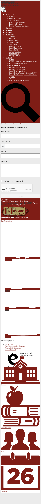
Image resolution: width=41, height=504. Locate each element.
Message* (4, 161)
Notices (11, 60)
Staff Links (13, 44)
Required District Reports (17, 69)
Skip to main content (8, 2)
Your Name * (5, 131)
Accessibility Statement (12, 348)
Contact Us (9, 344)
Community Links (15, 46)
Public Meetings (14, 65)
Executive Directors (15, 24)
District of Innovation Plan (18, 63)
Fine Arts (12, 38)
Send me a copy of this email (13, 181)
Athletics (12, 37)
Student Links (14, 42)
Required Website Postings (18, 67)
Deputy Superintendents (17, 22)
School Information (15, 48)
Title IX (11, 79)
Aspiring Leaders (15, 52)
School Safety (14, 50)
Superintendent (14, 20)
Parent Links (13, 40)
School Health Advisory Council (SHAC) (23, 73)
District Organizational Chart (18, 26)
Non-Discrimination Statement (19, 80)
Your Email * (5, 142)
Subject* (4, 151)
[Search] (20, 122)
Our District (13, 16)
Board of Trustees (15, 18)
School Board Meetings (17, 71)
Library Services (14, 55)
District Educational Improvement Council (23, 61)
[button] (10, 14)
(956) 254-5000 (6, 205)
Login (13, 354)
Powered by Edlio (26, 355)
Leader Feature (14, 54)
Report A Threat (10, 350)
